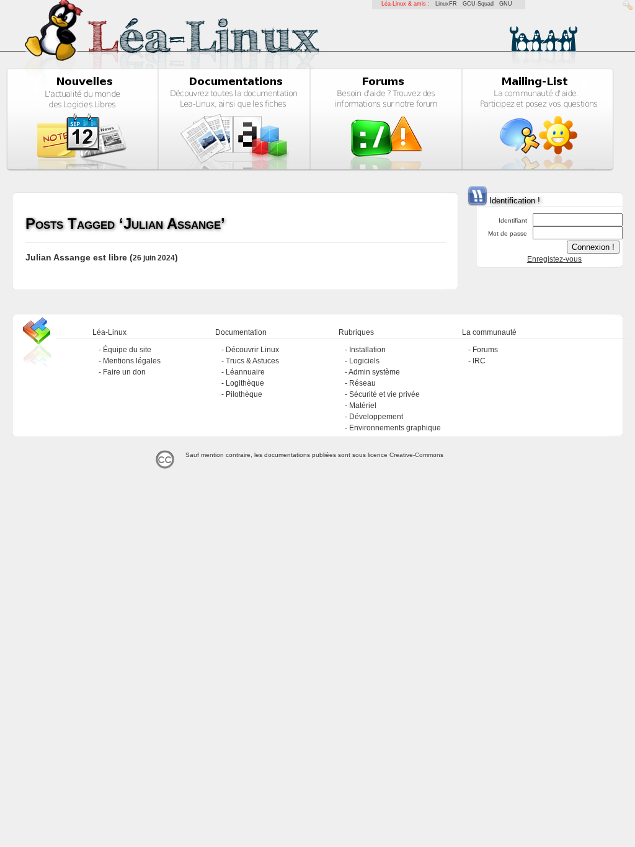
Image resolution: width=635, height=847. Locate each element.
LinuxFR (446, 4)
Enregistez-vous (554, 259)
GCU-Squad (478, 4)
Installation (367, 349)
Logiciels (364, 361)
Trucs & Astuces (252, 361)
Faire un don (124, 372)
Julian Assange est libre (76, 257)
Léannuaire (245, 372)
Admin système (374, 372)
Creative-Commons (416, 454)
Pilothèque (244, 394)
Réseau (362, 383)
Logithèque (245, 383)
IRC (479, 361)
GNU (505, 4)
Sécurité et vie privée (384, 394)
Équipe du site (127, 349)
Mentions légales (132, 361)
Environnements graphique (395, 427)
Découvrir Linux (252, 349)
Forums (485, 349)
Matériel (362, 405)
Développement (376, 416)
